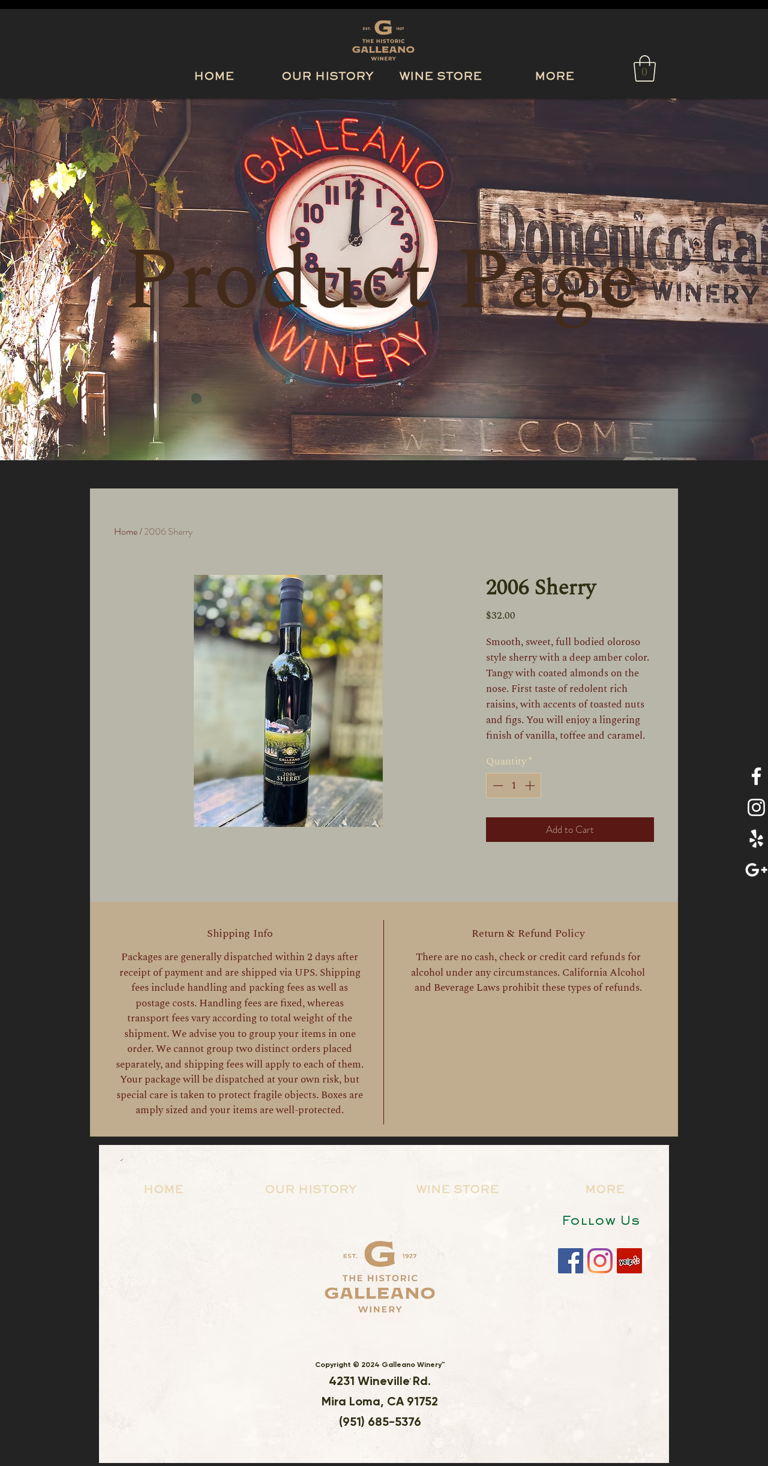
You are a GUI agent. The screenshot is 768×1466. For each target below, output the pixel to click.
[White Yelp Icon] (756, 838)
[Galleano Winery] (570, 1260)
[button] (554, 72)
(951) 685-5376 (380, 1421)
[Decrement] (497, 786)
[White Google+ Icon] (756, 870)
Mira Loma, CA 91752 (380, 1401)
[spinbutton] (514, 786)
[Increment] (531, 786)
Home (125, 531)
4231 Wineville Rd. (380, 1381)
